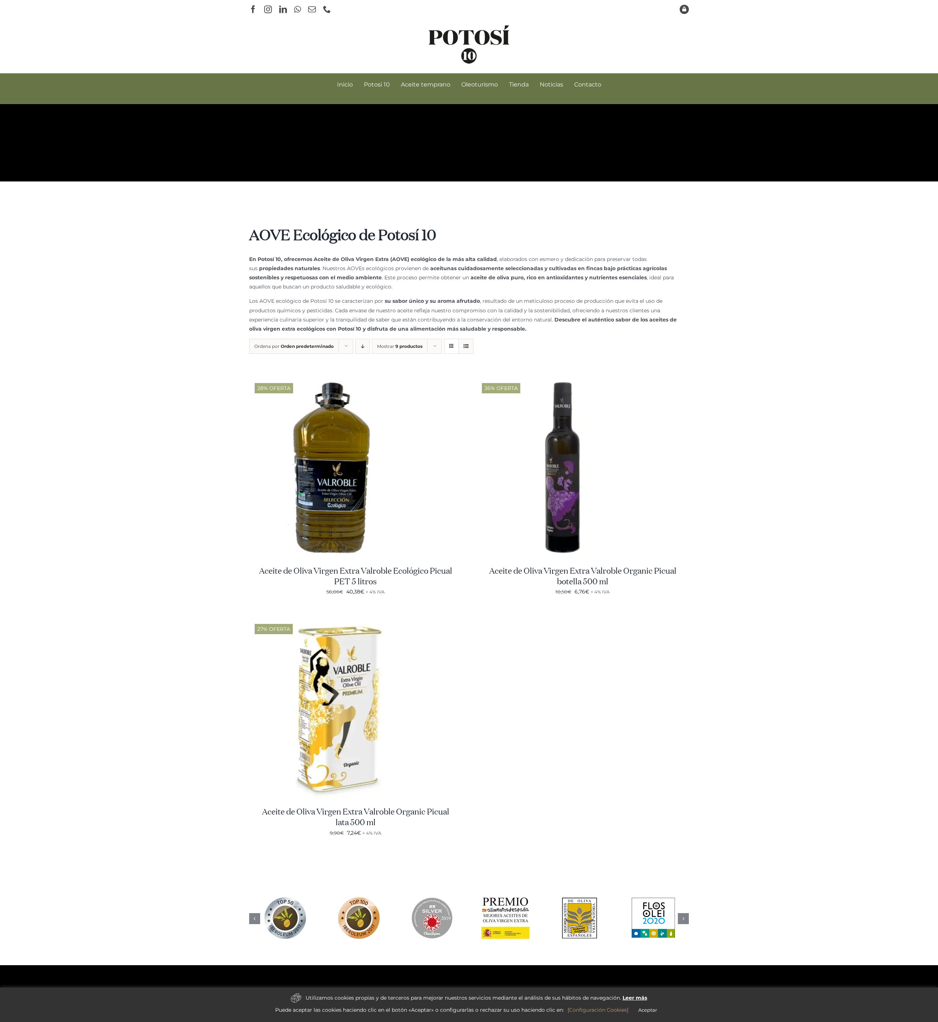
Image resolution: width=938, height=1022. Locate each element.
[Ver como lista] (466, 346)
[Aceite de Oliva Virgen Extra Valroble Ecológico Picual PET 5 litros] (340, 380)
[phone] (327, 9)
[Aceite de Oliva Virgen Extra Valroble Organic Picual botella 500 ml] (568, 380)
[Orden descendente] (362, 346)
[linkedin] (283, 9)
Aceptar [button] (647, 1010)
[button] (254, 918)
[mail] (312, 9)
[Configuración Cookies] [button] (598, 1010)
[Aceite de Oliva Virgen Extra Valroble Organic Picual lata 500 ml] (340, 621)
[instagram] (268, 9)
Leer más (635, 998)
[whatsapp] (297, 9)
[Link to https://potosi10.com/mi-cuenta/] (684, 9)
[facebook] (253, 9)
